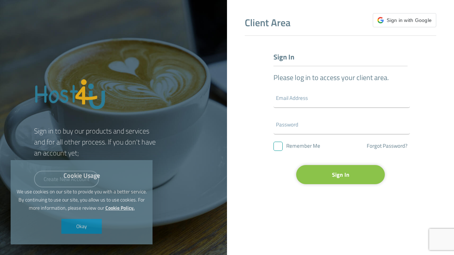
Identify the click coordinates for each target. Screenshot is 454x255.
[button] (404, 20)
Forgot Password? (387, 146)
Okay (81, 226)
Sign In (340, 174)
